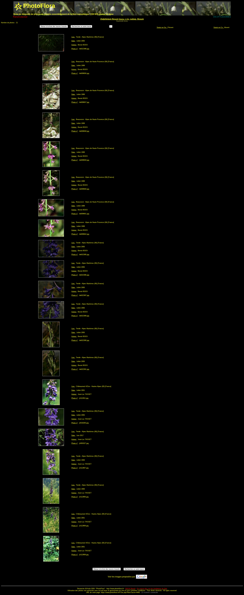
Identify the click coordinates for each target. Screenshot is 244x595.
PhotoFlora (100, 589)
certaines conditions (138, 590)
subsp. (122, 19)
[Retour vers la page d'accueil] (18, 5)
